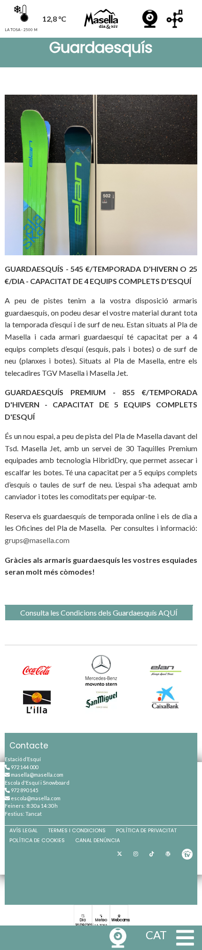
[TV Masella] (187, 853)
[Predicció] (174, 18)
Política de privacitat (146, 830)
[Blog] (168, 853)
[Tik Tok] (152, 853)
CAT (156, 935)
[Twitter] (119, 853)
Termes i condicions (77, 830)
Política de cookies (37, 840)
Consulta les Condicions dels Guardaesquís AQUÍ (99, 612)
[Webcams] (149, 18)
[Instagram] (136, 853)
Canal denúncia (97, 840)
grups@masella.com (37, 540)
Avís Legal (23, 830)
